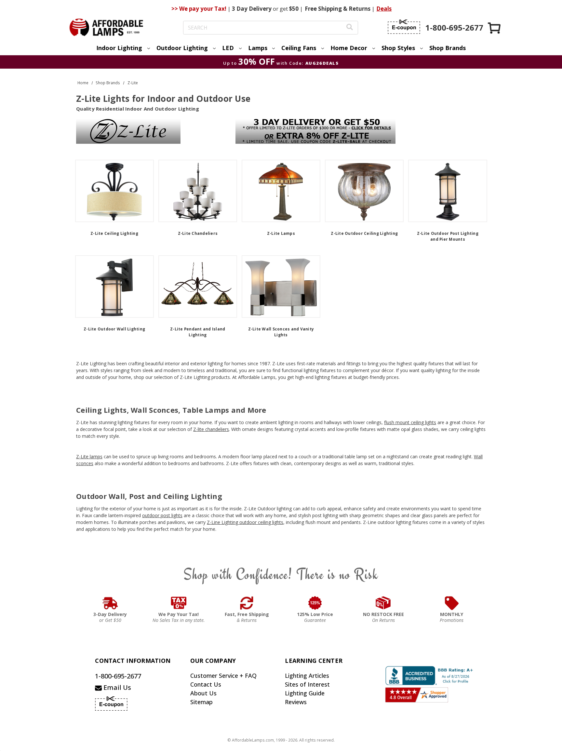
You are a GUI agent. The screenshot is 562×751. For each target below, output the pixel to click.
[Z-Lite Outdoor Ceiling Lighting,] (364, 191)
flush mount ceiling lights (410, 422)
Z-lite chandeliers (211, 429)
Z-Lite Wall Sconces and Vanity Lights (281, 332)
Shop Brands (447, 48)
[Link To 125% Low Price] (315, 603)
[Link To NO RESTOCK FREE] (383, 603)
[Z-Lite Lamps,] (281, 191)
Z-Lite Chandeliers (198, 233)
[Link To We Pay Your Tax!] (179, 603)
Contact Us (205, 684)
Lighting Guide (305, 693)
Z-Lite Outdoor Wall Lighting (114, 329)
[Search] (349, 27)
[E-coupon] (404, 26)
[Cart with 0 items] (494, 27)
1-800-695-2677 (118, 676)
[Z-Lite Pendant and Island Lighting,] (197, 286)
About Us (203, 693)
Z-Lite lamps (89, 456)
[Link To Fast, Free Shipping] (247, 603)
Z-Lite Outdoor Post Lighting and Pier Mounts (447, 236)
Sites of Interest (307, 684)
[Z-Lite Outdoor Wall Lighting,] (114, 286)
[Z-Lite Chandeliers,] (197, 191)
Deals (384, 8)
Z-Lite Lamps (281, 233)
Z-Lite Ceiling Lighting (114, 233)
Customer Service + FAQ (223, 675)
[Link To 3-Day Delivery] (110, 603)
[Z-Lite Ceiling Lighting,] (114, 191)
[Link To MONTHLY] (451, 603)
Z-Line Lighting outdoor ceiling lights (245, 522)
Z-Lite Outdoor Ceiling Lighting (364, 233)
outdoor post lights (162, 515)
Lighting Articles (307, 675)
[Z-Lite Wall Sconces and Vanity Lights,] (281, 286)
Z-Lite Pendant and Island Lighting (197, 332)
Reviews (296, 702)
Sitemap (201, 702)
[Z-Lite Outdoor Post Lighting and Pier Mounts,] (447, 191)
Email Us (116, 687)
